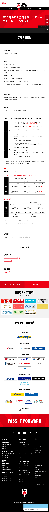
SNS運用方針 (20, 500)
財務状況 (36, 460)
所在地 (41, 500)
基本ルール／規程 (22, 467)
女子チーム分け (7, 261)
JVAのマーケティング (39, 454)
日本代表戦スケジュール (7, 475)
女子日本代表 (5, 448)
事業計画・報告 (38, 450)
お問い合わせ (29, 500)
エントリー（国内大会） (24, 463)
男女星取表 (6, 272)
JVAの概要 (37, 443)
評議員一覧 (37, 469)
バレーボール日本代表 (7, 444)
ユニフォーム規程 (22, 446)
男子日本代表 (5, 446)
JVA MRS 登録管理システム (40, 483)
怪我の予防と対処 (22, 450)
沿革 (35, 456)
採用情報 (36, 481)
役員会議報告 (37, 477)
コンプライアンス (38, 462)
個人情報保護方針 (10, 500)
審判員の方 (21, 481)
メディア (36, 0)
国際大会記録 (5, 467)
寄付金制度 (37, 441)
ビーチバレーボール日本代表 (8, 453)
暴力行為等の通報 (36, 500)
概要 (24, 30)
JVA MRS (40, 0)
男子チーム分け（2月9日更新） (11, 258)
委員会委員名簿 (38, 475)
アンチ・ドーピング (23, 456)
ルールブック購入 (22, 448)
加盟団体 (36, 458)
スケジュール (5, 465)
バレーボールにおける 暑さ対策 (25, 454)
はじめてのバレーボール (24, 444)
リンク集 (24, 500)
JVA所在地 (37, 448)
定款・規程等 (37, 452)
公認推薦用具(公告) (39, 465)
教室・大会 (21, 457)
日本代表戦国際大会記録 (7, 477)
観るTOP (5, 461)
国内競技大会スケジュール (7, 469)
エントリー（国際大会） (24, 465)
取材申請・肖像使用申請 (40, 479)
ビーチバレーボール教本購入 (25, 472)
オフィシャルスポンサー (40, 464)
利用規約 (15, 500)
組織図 (36, 467)
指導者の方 (21, 479)
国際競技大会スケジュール (7, 478)
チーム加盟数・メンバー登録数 (41, 484)
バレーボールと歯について (24, 452)
